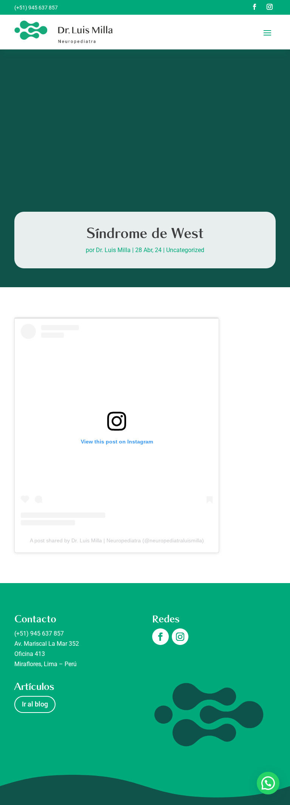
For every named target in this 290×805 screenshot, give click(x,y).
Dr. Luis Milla (113, 250)
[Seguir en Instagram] (270, 7)
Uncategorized (185, 250)
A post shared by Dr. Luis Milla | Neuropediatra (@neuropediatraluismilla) (117, 540)
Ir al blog (35, 704)
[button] (268, 783)
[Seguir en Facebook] (254, 7)
